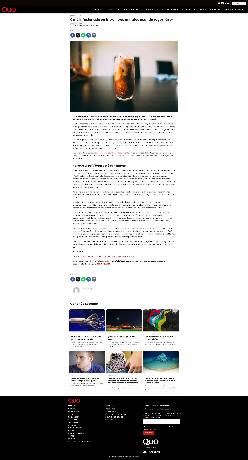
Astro (213, 10)
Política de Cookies (115, 417)
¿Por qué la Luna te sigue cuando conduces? (122, 338)
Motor (220, 10)
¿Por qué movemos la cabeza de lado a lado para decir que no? (85, 379)
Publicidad (110, 420)
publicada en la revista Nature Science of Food (111, 153)
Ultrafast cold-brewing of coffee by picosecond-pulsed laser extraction (104, 256)
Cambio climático (200, 10)
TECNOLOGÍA (153, 10)
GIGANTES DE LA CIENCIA (235, 10)
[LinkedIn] (88, 35)
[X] (78, 35)
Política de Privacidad (116, 414)
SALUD (119, 10)
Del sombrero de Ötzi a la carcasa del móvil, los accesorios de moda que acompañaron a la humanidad (123, 380)
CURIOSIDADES (176, 10)
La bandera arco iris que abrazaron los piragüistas (160, 338)
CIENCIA (98, 10)
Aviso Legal (111, 412)
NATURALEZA (141, 10)
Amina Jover (79, 23)
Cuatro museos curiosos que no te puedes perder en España (86, 338)
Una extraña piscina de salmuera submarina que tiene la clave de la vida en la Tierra (160, 380)
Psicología (129, 10)
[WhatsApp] (83, 35)
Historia (165, 10)
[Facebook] (72, 35)
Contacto (110, 409)
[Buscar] (244, 3)
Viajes (187, 10)
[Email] (94, 35)
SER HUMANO (109, 10)
